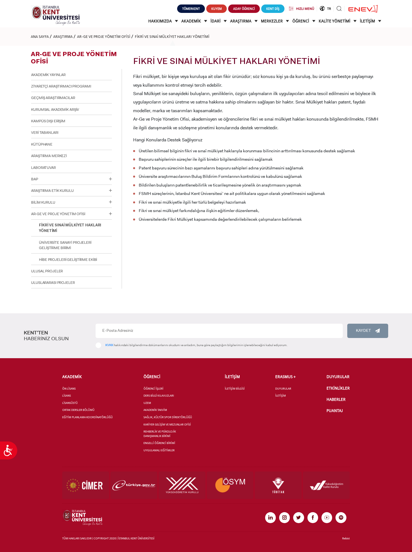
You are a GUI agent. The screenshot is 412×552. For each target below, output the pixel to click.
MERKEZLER (272, 21)
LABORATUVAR (43, 167)
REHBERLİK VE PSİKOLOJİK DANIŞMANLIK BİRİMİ (159, 434)
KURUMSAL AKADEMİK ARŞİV (55, 109)
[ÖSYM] (230, 485)
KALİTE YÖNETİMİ (335, 21)
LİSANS (66, 395)
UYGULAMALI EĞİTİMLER (159, 450)
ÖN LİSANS (69, 388)
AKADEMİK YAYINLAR (48, 74)
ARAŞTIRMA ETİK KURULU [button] (52, 190)
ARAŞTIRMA (241, 21)
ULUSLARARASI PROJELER (53, 282)
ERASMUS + (285, 376)
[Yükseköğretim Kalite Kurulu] (326, 485)
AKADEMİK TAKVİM (155, 410)
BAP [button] (34, 179)
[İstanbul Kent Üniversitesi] (55, 15)
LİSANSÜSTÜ (70, 403)
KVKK (109, 345)
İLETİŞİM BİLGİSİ (235, 388)
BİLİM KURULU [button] (43, 202)
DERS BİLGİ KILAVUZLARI (158, 395)
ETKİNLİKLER (338, 388)
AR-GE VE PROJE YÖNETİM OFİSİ (103, 36)
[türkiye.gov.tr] (133, 485)
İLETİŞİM (368, 21)
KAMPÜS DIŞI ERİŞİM (48, 121)
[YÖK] (182, 485)
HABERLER (336, 399)
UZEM (147, 403)
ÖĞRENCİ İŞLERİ (153, 388)
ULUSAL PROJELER (47, 271)
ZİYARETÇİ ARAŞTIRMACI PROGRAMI (61, 86)
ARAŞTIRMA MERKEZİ (49, 155)
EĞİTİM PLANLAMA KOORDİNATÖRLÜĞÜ (87, 417)
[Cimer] (85, 485)
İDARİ (215, 21)
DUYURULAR (283, 388)
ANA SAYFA (40, 36)
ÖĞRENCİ (301, 21)
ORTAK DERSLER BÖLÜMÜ (78, 410)
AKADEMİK (191, 21)
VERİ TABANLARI (44, 132)
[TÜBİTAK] (278, 485)
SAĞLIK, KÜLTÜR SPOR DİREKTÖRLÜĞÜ (167, 417)
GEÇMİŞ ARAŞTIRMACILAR (53, 97)
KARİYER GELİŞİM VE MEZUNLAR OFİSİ (167, 424)
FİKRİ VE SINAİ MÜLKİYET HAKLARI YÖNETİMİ (172, 36)
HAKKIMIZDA (160, 21)
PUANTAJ (335, 410)
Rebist (346, 538)
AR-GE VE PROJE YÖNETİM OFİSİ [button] (58, 213)
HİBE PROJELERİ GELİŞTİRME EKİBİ (68, 259)
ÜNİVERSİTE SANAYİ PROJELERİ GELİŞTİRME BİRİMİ (65, 245)
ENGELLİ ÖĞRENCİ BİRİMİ (159, 443)
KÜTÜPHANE (41, 144)
